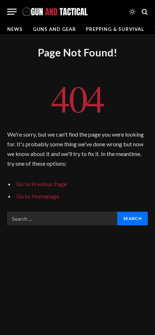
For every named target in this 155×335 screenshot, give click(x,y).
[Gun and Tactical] (55, 12)
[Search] (144, 12)
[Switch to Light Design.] (132, 12)
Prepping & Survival (115, 29)
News (15, 29)
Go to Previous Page (41, 183)
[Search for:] (62, 218)
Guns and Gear (54, 29)
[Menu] (12, 12)
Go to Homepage (37, 196)
